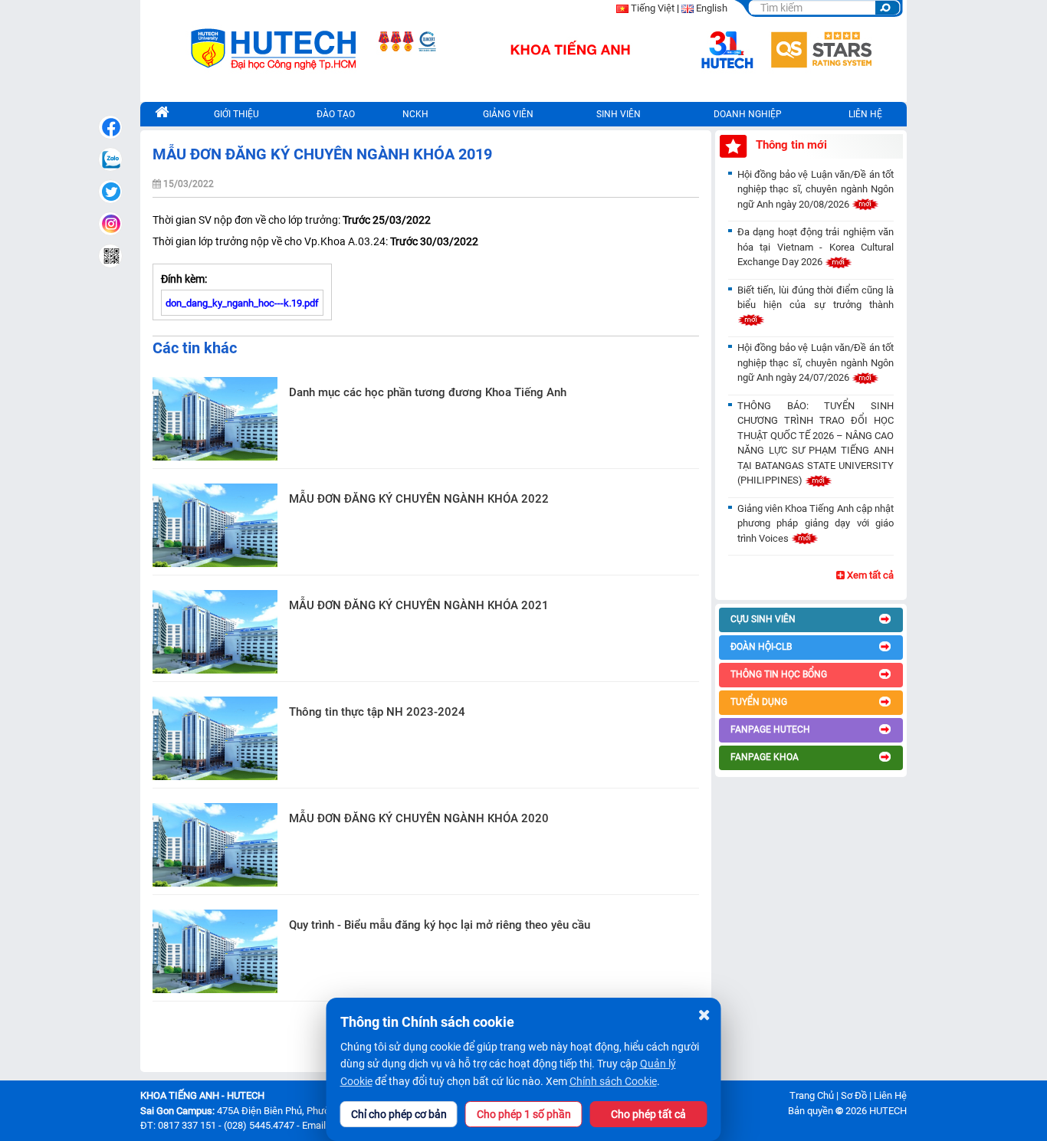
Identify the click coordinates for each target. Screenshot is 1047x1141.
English (711, 8)
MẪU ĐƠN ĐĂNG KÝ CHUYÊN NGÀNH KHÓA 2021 (419, 605)
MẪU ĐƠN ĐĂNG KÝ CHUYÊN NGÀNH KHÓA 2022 (419, 499)
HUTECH (888, 1110)
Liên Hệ (890, 1095)
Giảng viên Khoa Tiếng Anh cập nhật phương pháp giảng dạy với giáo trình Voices (815, 523)
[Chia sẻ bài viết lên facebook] (110, 127)
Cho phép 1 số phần (524, 1114)
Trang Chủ (811, 1095)
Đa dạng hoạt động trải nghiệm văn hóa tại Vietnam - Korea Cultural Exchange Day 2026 (815, 246)
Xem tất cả (869, 575)
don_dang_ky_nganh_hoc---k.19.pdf (242, 303)
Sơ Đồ (854, 1095)
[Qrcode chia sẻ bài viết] (110, 256)
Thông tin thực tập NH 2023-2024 (377, 712)
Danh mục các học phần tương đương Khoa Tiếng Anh (427, 392)
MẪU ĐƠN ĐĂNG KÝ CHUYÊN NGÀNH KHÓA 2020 (419, 818)
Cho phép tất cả (648, 1114)
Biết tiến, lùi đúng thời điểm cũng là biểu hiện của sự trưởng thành (815, 297)
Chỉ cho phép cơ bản (399, 1114)
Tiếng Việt (652, 8)
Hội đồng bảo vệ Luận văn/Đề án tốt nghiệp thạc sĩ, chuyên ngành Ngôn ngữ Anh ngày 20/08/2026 (815, 189)
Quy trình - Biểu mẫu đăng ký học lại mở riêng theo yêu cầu (439, 925)
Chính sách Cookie (613, 1081)
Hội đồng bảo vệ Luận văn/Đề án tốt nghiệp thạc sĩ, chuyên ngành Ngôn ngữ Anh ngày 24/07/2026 (815, 362)
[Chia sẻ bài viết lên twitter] (110, 191)
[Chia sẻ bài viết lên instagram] (110, 223)
